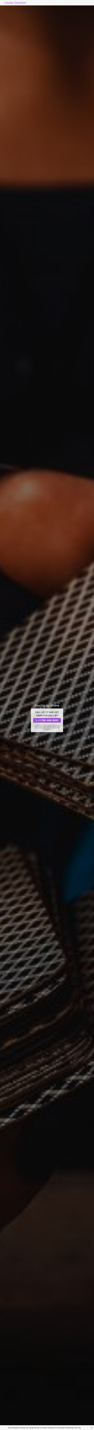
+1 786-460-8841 (47, 720)
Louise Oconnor (15, 2)
